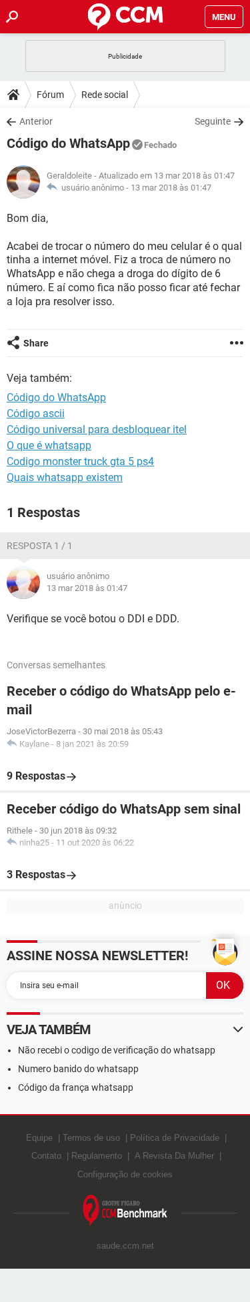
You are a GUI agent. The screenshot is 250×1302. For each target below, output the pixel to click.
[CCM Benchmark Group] (125, 1211)
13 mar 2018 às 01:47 (171, 188)
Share (36, 343)
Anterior (36, 121)
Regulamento (96, 1156)
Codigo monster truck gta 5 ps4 (80, 461)
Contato (46, 1156)
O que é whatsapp (49, 445)
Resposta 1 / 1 (40, 545)
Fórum (50, 94)
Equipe (39, 1138)
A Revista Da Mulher (174, 1156)
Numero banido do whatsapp (78, 1068)
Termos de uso (91, 1138)
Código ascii (36, 413)
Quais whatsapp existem (65, 477)
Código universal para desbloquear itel (97, 429)
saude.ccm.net (125, 1246)
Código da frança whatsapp (75, 1087)
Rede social (104, 94)
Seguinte (213, 121)
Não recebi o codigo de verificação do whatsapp (116, 1050)
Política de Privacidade (174, 1138)
